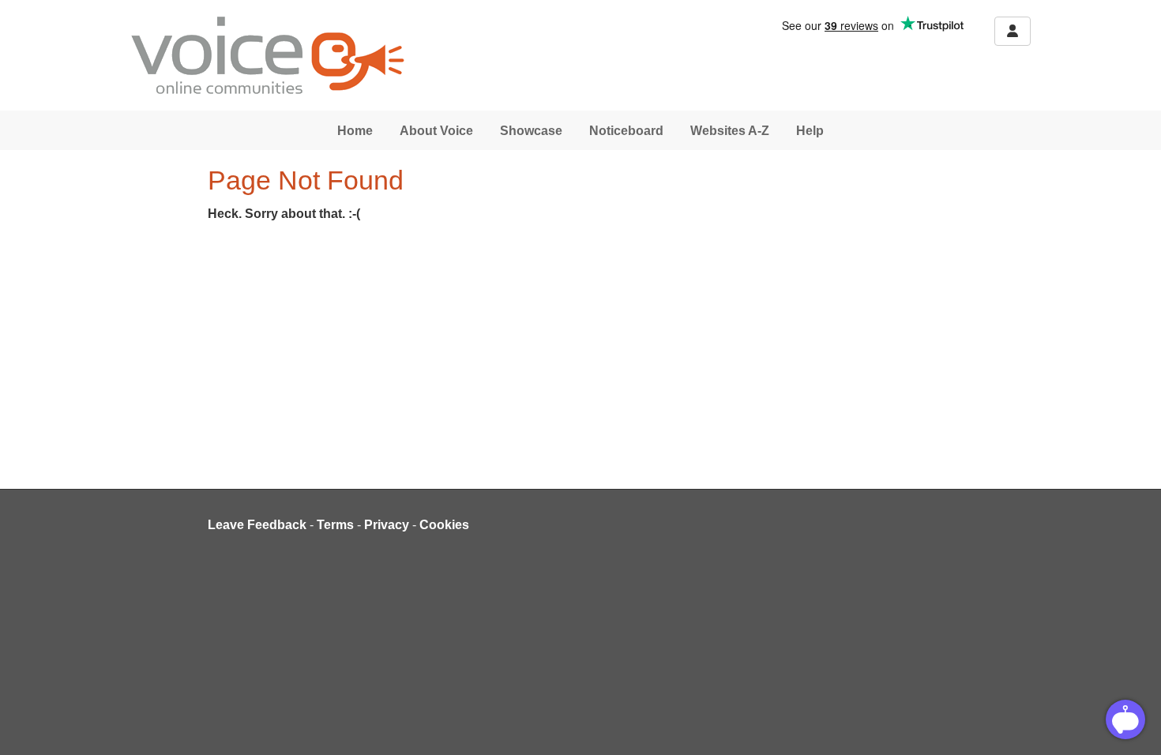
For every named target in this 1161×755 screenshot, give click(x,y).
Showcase (531, 130)
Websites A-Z (729, 130)
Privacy (386, 525)
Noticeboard (626, 130)
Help (810, 130)
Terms (335, 525)
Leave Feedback (257, 525)
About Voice (436, 130)
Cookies (444, 525)
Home (355, 130)
